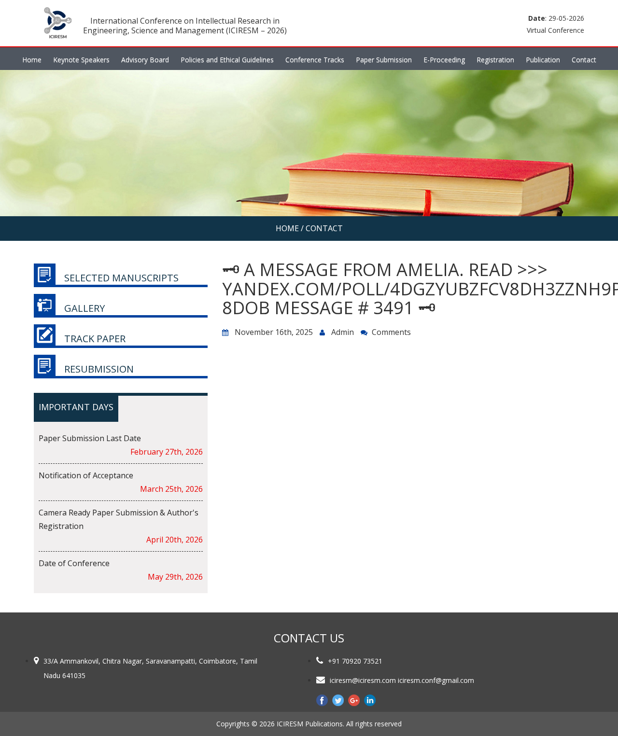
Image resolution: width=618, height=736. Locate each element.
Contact (584, 59)
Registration (495, 59)
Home (32, 59)
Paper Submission (384, 59)
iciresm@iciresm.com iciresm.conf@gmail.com (402, 680)
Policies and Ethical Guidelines (227, 59)
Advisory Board (145, 59)
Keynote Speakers (81, 59)
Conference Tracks (314, 59)
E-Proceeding (444, 59)
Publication (543, 59)
